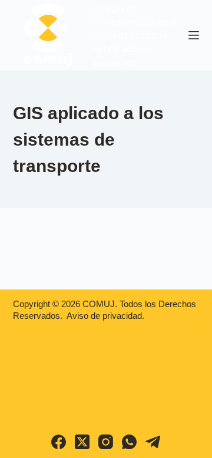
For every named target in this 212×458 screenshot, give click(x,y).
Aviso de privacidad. (105, 316)
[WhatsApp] (129, 442)
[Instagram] (105, 442)
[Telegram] (152, 442)
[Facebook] (58, 442)
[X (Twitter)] (82, 442)
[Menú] (193, 35)
